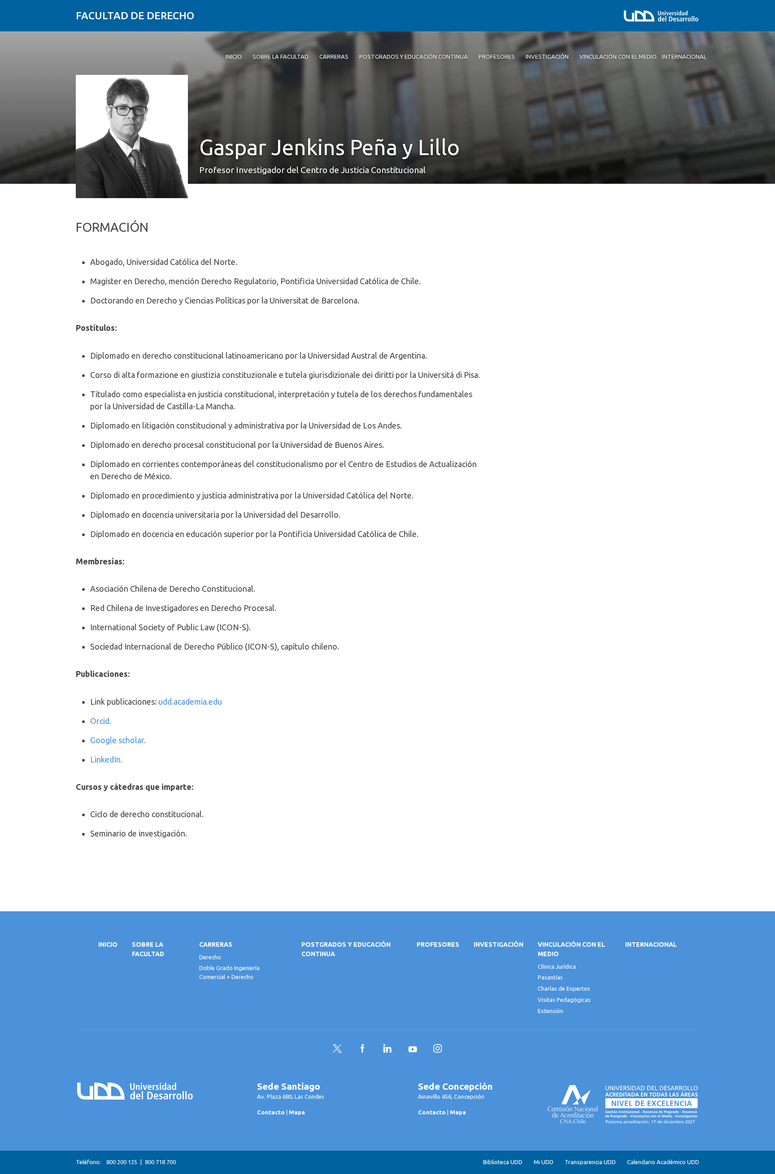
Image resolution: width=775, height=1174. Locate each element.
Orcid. (101, 720)
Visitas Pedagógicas (564, 999)
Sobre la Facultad (148, 949)
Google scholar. (119, 740)
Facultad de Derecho (135, 15)
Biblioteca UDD (502, 1162)
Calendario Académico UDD (663, 1162)
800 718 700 (160, 1162)
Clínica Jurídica (557, 966)
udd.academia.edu (190, 701)
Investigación (498, 944)
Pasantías (550, 977)
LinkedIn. (107, 759)
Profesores (438, 944)
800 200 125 (121, 1162)
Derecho (210, 957)
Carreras (215, 944)
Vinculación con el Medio (571, 949)
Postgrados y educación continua (346, 949)
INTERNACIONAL (651, 944)
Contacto (271, 1112)
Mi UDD (543, 1162)
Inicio (108, 944)
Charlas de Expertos (564, 988)
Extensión (550, 1011)
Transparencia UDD (590, 1162)
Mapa (297, 1112)
